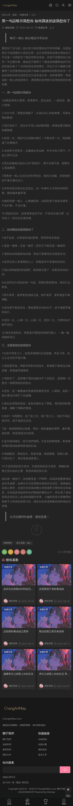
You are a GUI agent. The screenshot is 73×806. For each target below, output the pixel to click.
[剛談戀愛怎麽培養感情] (54, 617)
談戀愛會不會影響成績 (51, 588)
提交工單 (42, 754)
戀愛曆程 (8, 543)
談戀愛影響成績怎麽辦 (16, 631)
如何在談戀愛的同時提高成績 (18, 589)
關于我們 (7, 739)
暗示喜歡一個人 (23, 543)
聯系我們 (7, 749)
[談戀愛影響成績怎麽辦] (19, 617)
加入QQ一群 (8, 782)
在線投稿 (42, 739)
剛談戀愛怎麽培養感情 (51, 631)
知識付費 (42, 744)
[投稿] (50, 5)
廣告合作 (7, 754)
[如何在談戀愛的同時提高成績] (19, 574)
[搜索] (56, 5)
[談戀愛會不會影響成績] (54, 574)
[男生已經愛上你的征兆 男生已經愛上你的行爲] (54, 659)
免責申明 (7, 744)
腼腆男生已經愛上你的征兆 (18, 673)
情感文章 (42, 27)
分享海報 (66, 551)
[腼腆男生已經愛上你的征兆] (19, 659)
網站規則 (42, 749)
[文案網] (10, 5)
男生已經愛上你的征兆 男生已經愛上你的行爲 (53, 674)
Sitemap (51, 792)
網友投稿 (10, 27)
